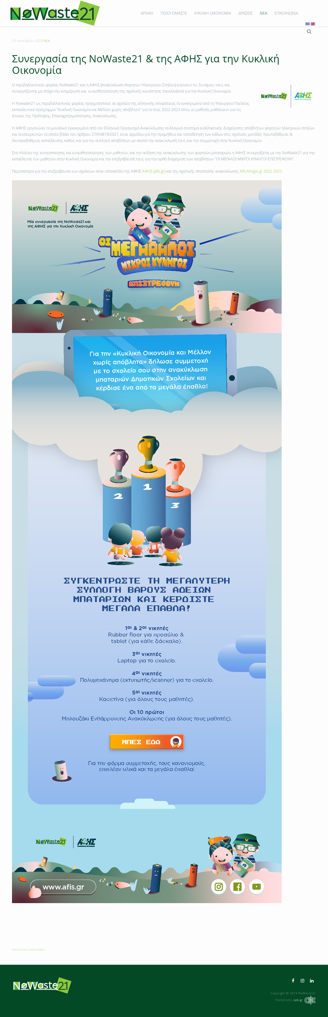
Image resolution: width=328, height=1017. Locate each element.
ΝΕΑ (263, 13)
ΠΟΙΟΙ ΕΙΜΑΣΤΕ (174, 13)
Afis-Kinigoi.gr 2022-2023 (261, 171)
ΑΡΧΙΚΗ (147, 13)
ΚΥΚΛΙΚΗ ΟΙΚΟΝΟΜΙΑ (212, 13)
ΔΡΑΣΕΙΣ (245, 13)
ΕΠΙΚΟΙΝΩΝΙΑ (286, 13)
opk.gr (298, 1000)
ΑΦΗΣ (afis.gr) (153, 171)
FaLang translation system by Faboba (28, 949)
